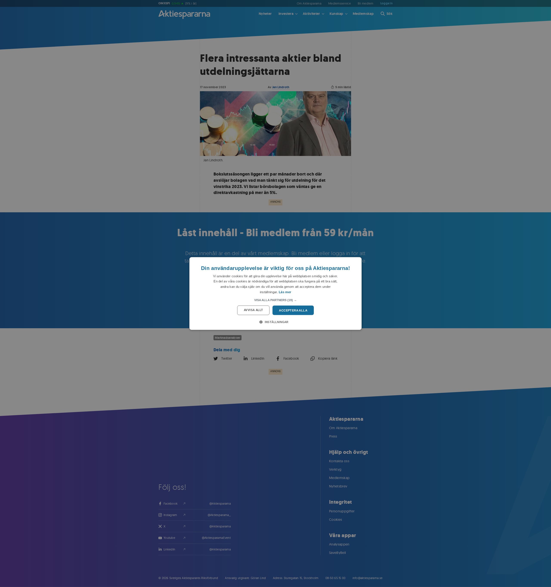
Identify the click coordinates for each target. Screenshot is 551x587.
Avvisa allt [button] (253, 309)
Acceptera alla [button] (293, 310)
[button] (275, 300)
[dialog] (275, 293)
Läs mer (285, 292)
